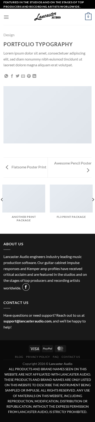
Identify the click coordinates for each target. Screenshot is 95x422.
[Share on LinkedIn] (34, 76)
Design (9, 35)
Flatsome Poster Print (28, 167)
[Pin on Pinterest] (29, 76)
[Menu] (6, 17)
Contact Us (71, 356)
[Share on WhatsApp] (6, 76)
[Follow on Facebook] (26, 287)
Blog (19, 356)
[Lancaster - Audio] (47, 17)
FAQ (56, 356)
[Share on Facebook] (12, 76)
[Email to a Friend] (23, 76)
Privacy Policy (38, 356)
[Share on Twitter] (17, 76)
